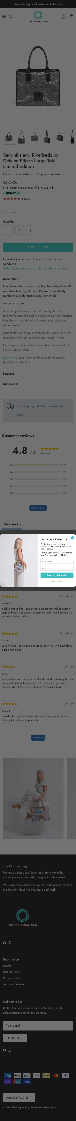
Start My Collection (57, 575)
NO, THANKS (57, 582)
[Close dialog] (72, 537)
